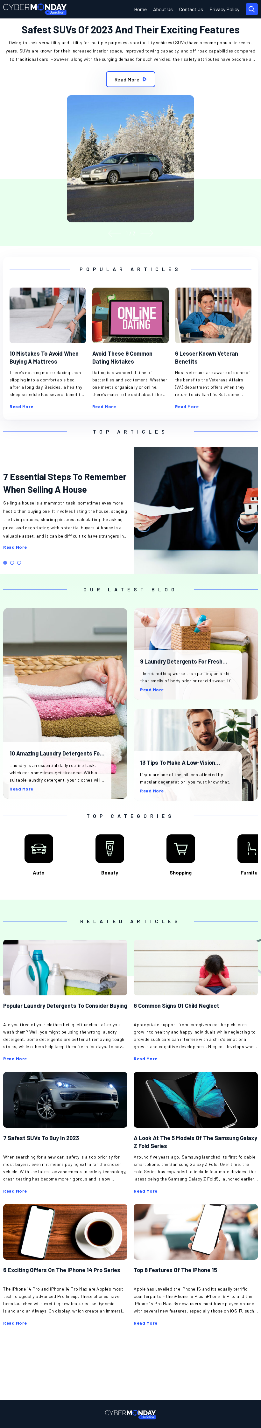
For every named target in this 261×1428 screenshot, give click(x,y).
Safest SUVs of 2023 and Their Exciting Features (131, 29)
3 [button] (19, 563)
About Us (163, 9)
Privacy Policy (224, 9)
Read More (15, 547)
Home (140, 9)
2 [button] (12, 563)
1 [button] (5, 563)
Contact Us (191, 9)
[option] (130, 126)
